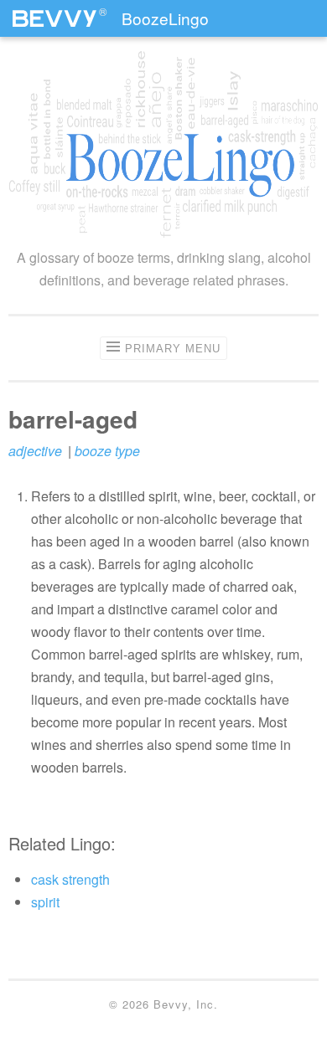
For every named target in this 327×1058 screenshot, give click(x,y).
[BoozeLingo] (163, 144)
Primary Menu (173, 348)
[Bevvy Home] (54, 11)
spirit (45, 902)
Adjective (35, 450)
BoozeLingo (165, 18)
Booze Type (107, 450)
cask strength (70, 879)
